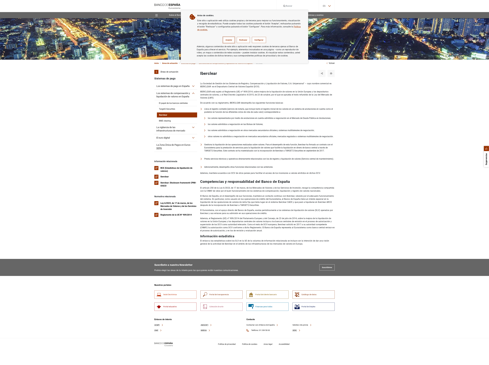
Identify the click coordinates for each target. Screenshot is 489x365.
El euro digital (163, 137)
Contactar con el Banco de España (260, 325)
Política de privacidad (227, 344)
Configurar (258, 40)
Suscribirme (327, 267)
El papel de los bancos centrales (173, 103)
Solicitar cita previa (301, 325)
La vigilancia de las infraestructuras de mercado (170, 129)
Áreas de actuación (170, 63)
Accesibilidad (284, 344)
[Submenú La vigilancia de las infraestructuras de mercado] (193, 127)
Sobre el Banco (175, 15)
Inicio (156, 63)
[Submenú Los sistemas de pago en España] (193, 86)
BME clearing (165, 121)
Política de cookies (249, 344)
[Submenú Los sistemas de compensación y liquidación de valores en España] (193, 93)
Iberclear (163, 115)
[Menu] (156, 15)
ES (324, 6)
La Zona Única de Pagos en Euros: (173, 146)
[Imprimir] (331, 73)
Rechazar (243, 40)
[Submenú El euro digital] (193, 138)
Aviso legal (268, 344)
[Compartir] (321, 73)
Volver (332, 63)
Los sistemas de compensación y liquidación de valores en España (173, 95)
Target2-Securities (167, 109)
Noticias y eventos (315, 15)
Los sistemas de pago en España (173, 86)
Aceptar (229, 40)
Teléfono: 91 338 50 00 (260, 330)
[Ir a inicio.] (167, 6)
